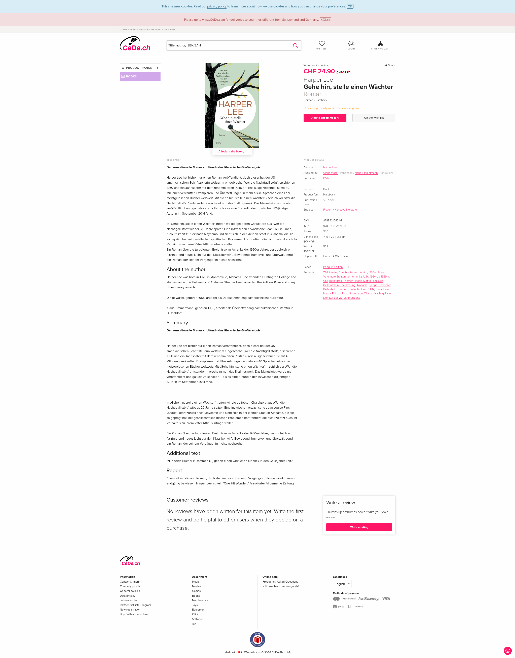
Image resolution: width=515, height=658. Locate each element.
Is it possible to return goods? (281, 586)
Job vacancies (129, 600)
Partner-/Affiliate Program (135, 605)
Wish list (322, 49)
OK (350, 6)
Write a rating (359, 527)
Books (131, 76)
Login (351, 49)
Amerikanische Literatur (353, 272)
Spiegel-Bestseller (379, 285)
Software (197, 619)
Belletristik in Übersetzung (339, 285)
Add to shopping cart (325, 117)
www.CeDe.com (213, 20)
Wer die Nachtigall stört (378, 293)
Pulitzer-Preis (340, 293)
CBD (195, 614)
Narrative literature (346, 209)
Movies (196, 586)
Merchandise (200, 600)
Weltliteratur (330, 272)
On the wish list (374, 117)
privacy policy (217, 6)
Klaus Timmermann (366, 173)
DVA (326, 178)
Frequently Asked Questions (280, 581)
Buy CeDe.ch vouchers (134, 614)
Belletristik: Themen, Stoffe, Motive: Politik (348, 289)
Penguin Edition (333, 267)
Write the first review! (316, 65)
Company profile (130, 586)
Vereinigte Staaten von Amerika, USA (346, 276)
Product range (139, 68)
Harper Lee (330, 167)
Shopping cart (380, 49)
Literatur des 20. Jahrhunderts (341, 297)
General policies (130, 591)
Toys (195, 605)
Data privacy (127, 595)
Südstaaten (356, 293)
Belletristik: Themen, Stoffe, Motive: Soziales (356, 281)
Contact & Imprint (130, 581)
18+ (194, 623)
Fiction (327, 209)
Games (196, 591)
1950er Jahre (376, 272)
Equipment (198, 609)
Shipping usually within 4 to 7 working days (333, 108)
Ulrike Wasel (330, 173)
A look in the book (230, 151)
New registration (130, 609)
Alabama (362, 285)
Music (195, 581)
